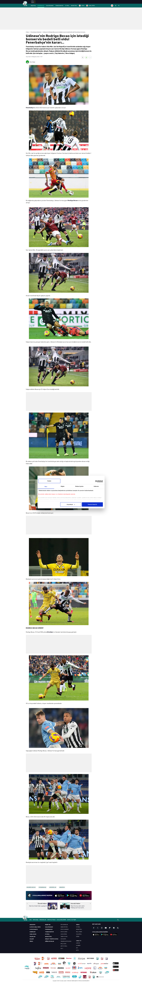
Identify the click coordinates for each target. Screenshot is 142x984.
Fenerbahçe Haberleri (36, 32)
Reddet (49, 481)
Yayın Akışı (35, 919)
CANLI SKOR (33, 934)
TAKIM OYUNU (64, 936)
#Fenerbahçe (42, 887)
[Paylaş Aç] (115, 5)
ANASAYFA (32, 924)
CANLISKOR (32, 1)
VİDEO (82, 5)
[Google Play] (72, 895)
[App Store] (59, 895)
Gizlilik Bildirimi (61, 919)
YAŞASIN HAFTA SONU (66, 941)
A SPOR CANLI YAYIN (35, 927)
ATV (77, 948)
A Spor (27, 32)
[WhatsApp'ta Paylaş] (86, 57)
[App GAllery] (84, 895)
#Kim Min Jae (52, 887)
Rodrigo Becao (73, 200)
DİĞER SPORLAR (49, 941)
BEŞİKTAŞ (33, 5)
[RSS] (117, 927)
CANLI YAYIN (92, 5)
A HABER (78, 945)
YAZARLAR (32, 936)
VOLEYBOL (79, 934)
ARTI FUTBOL (64, 946)
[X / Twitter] (97, 927)
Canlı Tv (78, 940)
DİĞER (77, 936)
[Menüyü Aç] (118, 5)
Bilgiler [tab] (63, 486)
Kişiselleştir (70, 504)
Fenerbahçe (30, 107)
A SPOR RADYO (34, 929)
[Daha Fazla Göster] (90, 57)
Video (78, 924)
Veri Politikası (51, 919)
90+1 (62, 948)
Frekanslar (42, 919)
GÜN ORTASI (64, 934)
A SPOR (78, 943)
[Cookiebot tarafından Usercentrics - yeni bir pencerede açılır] (96, 481)
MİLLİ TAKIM (79, 931)
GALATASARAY (50, 5)
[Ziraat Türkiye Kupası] (112, 5)
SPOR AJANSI (64, 931)
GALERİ (32, 939)
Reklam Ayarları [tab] (79, 486)
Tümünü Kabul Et (92, 504)
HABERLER (32, 931)
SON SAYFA (63, 939)
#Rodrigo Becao (31, 887)
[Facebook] (93, 927)
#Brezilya (62, 887)
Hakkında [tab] (96, 486)
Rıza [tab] (46, 486)
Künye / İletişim (71, 919)
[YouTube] (105, 927)
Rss (31, 919)
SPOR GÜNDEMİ (65, 929)
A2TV (77, 950)
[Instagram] (101, 927)
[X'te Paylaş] (82, 57)
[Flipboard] (109, 927)
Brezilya (50, 632)
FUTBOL (67, 5)
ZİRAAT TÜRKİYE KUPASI (51, 939)
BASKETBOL (74, 5)
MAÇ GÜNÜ (63, 943)
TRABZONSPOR (59, 5)
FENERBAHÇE (40, 5)
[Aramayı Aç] (118, 919)
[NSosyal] (113, 927)
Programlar (64, 924)
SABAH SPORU (64, 927)
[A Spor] (25, 3)
